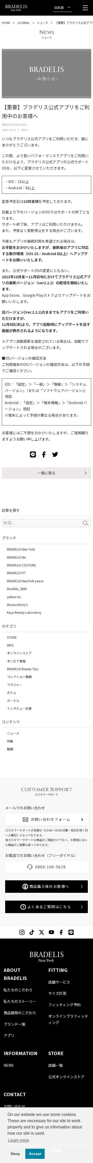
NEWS (9, 1065)
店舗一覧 (55, 1065)
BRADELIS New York (21, 549)
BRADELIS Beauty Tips (22, 669)
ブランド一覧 (14, 1024)
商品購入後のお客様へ (49, 886)
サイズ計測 (57, 993)
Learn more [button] (18, 1140)
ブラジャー (14, 684)
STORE (12, 637)
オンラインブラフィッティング (68, 1019)
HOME (6, 23)
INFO (10, 645)
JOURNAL (23, 23)
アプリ (9, 1035)
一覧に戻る (46, 472)
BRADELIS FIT (16, 573)
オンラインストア (19, 653)
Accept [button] (35, 1154)
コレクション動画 (19, 676)
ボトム (11, 692)
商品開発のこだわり (20, 1012)
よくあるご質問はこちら (49, 906)
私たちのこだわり (18, 989)
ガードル (13, 700)
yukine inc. (14, 597)
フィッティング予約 (64, 1004)
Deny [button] (15, 1154)
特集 (10, 741)
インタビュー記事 (19, 708)
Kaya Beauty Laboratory (24, 612)
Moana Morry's (17, 604)
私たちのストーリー (20, 1001)
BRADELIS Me (16, 557)
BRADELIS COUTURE (21, 565)
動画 (10, 749)
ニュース (42, 23)
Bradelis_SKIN (17, 588)
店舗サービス (59, 982)
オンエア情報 (16, 661)
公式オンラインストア (66, 1076)
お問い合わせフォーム (51, 819)
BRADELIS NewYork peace (25, 581)
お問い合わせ (14, 1106)
